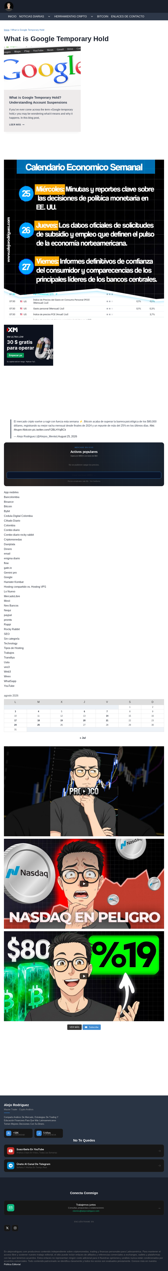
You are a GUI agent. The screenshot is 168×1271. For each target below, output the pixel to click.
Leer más (16, 124)
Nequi (7, 610)
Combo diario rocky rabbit (19, 534)
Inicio (12, 16)
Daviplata (9, 544)
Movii (7, 600)
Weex (7, 676)
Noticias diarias (31, 16)
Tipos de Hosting (14, 648)
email (7, 553)
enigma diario (12, 558)
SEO (7, 634)
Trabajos (9, 652)
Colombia (9, 525)
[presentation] (42, 68)
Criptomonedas (13, 539)
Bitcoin (102, 16)
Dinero (8, 549)
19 (61, 720)
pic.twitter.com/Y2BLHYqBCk (49, 429)
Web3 (7, 671)
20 (84, 720)
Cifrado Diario (12, 520)
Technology (10, 643)
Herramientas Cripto (70, 16)
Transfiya (9, 657)
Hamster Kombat (13, 582)
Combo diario (12, 530)
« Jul (83, 737)
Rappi (7, 624)
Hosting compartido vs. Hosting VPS (25, 586)
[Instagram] (15, 1228)
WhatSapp (10, 681)
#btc (152, 425)
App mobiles (11, 492)
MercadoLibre (12, 596)
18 (38, 720)
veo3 (7, 667)
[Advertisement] (84, 393)
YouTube (9, 686)
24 (15, 725)
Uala (7, 662)
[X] (7, 1228)
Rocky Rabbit (12, 629)
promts (8, 619)
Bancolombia (11, 497)
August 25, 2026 (67, 436)
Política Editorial (12, 1264)
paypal (8, 615)
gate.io (8, 567)
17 (15, 720)
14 (107, 716)
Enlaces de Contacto (127, 16)
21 (107, 720)
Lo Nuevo (9, 591)
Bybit (7, 511)
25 (38, 725)
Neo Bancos (11, 605)
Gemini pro (10, 572)
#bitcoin (27, 429)
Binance (9, 501)
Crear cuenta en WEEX (84, 475)
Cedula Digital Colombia (18, 516)
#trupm (18, 429)
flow (6, 563)
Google (8, 577)
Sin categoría (11, 638)
